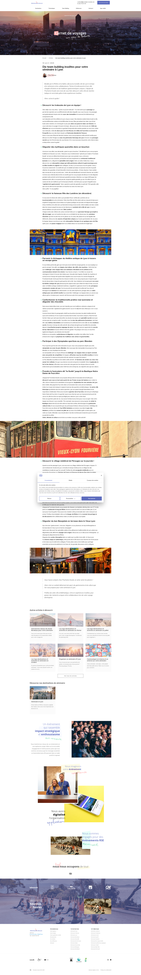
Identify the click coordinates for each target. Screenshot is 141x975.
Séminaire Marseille (74, 939)
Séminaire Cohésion (95, 931)
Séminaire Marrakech (75, 948)
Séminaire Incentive (95, 939)
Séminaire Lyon (73, 935)
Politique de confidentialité (105, 970)
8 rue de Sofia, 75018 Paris (36, 934)
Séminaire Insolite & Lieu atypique (98, 942)
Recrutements (53, 937)
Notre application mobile (55, 935)
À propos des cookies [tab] (92, 480)
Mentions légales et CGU (94, 970)
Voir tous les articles (70, 675)
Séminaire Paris (73, 931)
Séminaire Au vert (95, 935)
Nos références (53, 940)
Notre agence (53, 931)
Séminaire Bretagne (74, 946)
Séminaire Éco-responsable (97, 940)
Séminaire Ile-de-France (75, 940)
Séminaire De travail (95, 948)
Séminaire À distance (95, 933)
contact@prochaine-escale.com (85, 2)
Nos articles (52, 939)
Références (79, 8)
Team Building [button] (65, 8)
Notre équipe (53, 933)
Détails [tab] (70, 480)
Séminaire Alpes (74, 942)
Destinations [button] (38, 8)
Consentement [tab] (48, 480)
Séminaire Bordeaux (74, 937)
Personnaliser (69, 498)
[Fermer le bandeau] (101, 475)
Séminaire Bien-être (95, 946)
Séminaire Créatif (94, 945)
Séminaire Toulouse (74, 933)
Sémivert (91, 8)
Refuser (49, 498)
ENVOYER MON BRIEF (103, 2)
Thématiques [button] (51, 8)
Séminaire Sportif (94, 937)
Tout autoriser (91, 498)
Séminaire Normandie (75, 945)
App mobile (103, 8)
